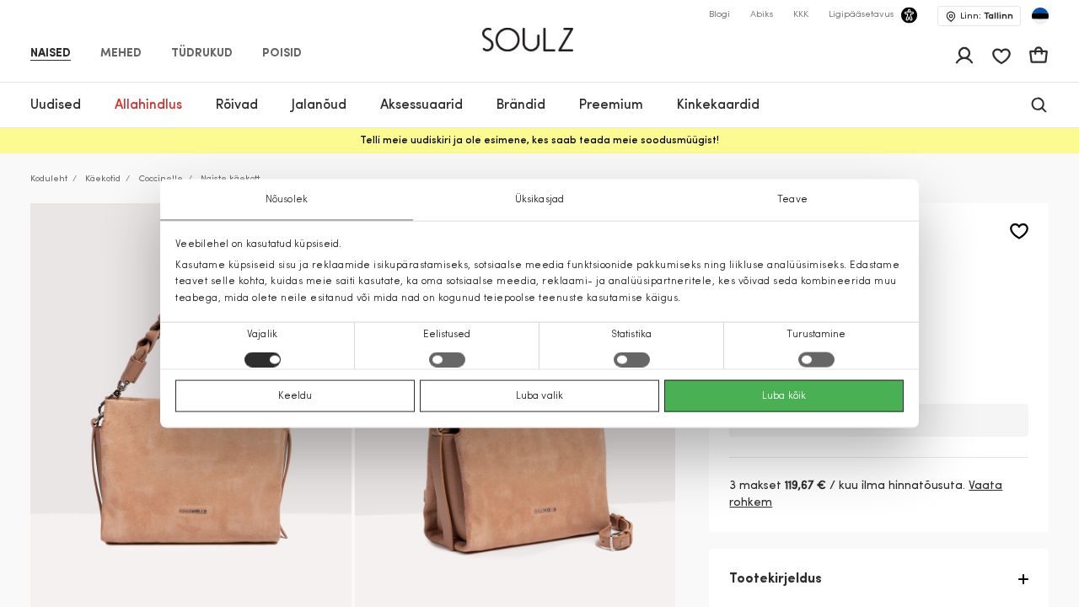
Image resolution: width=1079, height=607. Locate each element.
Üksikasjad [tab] (539, 200)
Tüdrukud (202, 54)
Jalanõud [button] (319, 105)
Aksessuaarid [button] (421, 105)
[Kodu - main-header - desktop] (540, 32)
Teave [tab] (792, 200)
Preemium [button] (611, 105)
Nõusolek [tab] (287, 200)
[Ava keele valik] (1040, 16)
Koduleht (48, 179)
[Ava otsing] (1039, 105)
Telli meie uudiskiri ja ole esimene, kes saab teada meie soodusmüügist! (539, 141)
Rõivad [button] (237, 105)
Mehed (121, 54)
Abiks (761, 14)
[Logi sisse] (964, 56)
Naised (50, 54)
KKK (800, 14)
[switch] (447, 359)
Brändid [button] (521, 105)
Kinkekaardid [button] (718, 105)
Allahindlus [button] (148, 105)
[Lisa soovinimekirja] (1019, 231)
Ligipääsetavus (861, 14)
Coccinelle (160, 179)
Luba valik (539, 395)
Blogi (719, 14)
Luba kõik (784, 395)
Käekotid (103, 179)
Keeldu (295, 395)
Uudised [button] (55, 105)
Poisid (282, 54)
